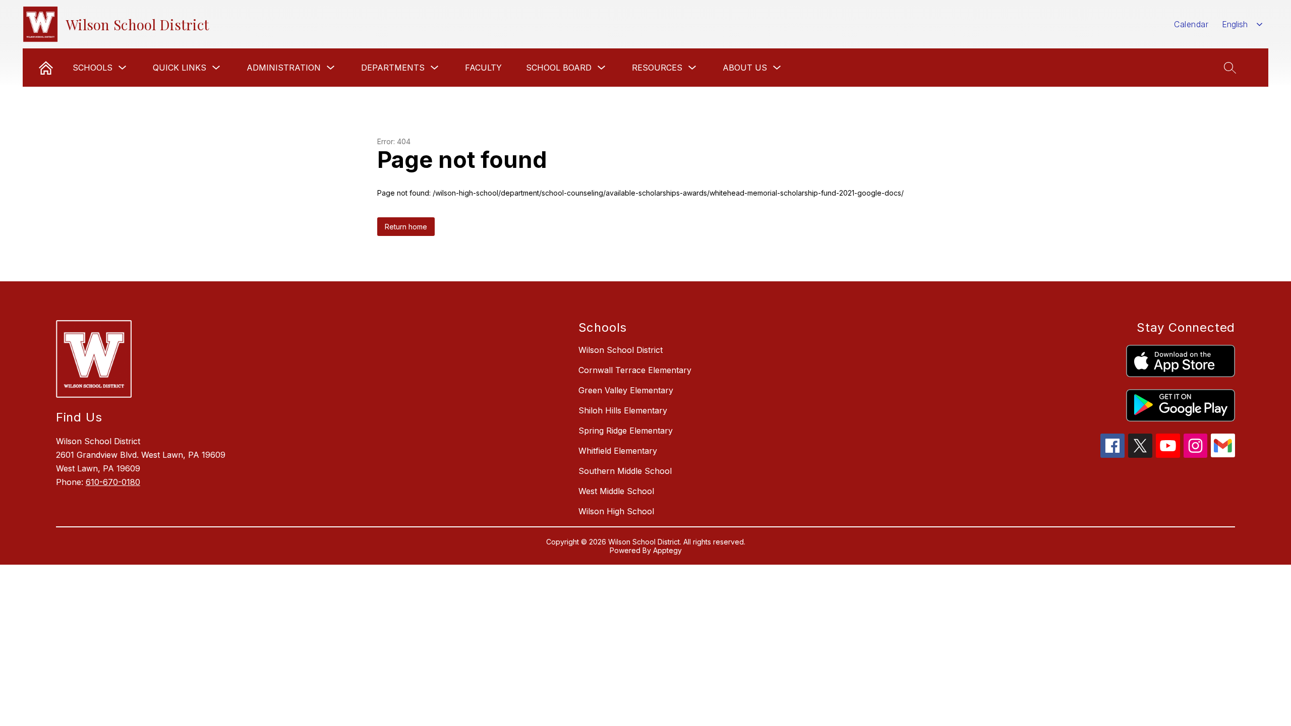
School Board (559, 68)
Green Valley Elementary (625, 390)
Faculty (483, 68)
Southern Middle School (625, 471)
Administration (284, 68)
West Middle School (616, 491)
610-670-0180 (113, 482)
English (1235, 24)
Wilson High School (616, 511)
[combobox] (1242, 24)
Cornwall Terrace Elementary (634, 370)
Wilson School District (620, 350)
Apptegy (667, 550)
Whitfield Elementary (617, 451)
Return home (406, 226)
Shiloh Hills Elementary (622, 410)
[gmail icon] (1223, 454)
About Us (745, 68)
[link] (46, 67)
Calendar (1191, 24)
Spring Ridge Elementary (625, 431)
